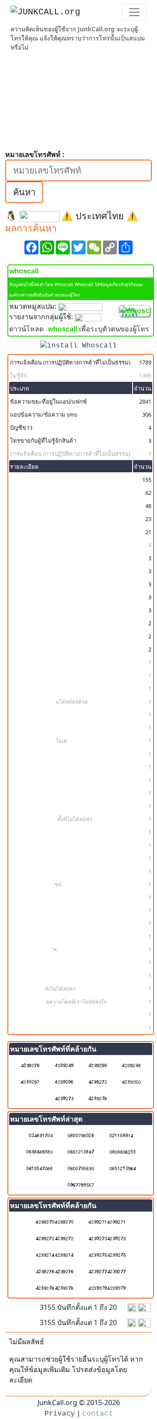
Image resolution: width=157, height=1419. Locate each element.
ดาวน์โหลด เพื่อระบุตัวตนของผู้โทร (79, 330)
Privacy (59, 1414)
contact (97, 1414)
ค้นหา (24, 192)
